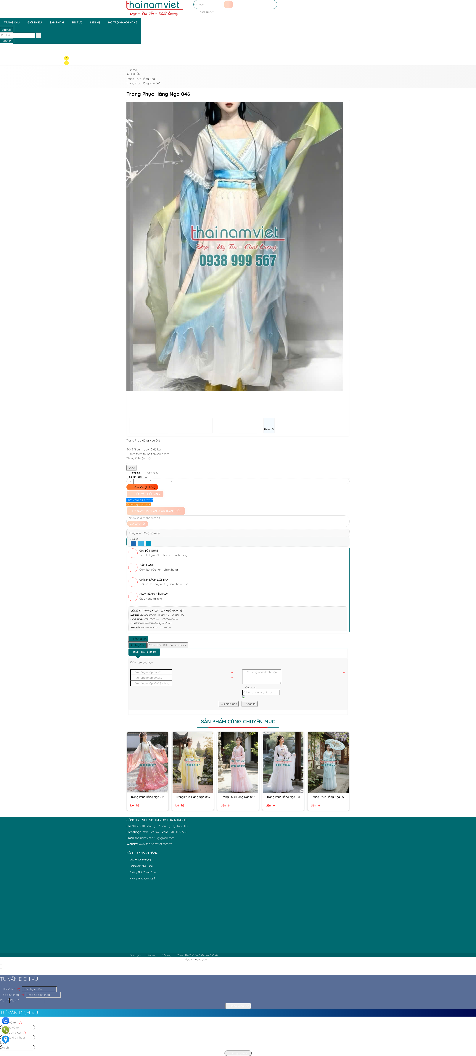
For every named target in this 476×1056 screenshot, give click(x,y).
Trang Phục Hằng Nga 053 (193, 797)
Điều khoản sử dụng (140, 859)
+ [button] (171, 481)
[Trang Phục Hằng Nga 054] (147, 762)
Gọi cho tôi (137, 523)
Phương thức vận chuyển (142, 878)
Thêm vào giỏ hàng (143, 487)
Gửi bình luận (228, 704)
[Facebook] (133, 544)
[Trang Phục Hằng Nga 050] (328, 762)
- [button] (130, 481)
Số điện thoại (13, 994)
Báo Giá (6, 29)
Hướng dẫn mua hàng (140, 865)
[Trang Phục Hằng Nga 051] (283, 762)
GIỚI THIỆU (35, 22)
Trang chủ (12, 22)
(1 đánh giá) (141, 449)
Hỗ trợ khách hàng (122, 22)
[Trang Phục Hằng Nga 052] (238, 762)
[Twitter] (141, 544)
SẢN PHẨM (57, 22)
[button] (69, 29)
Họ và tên (11, 989)
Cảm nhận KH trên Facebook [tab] (167, 645)
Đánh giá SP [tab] (137, 645)
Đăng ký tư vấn (239, 1006)
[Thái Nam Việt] (154, 15)
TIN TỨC (77, 22)
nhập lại (250, 704)
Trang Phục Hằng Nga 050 (328, 797)
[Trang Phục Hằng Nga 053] (193, 762)
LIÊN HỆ (95, 22)
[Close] (1, 968)
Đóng (131, 468)
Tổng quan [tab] (139, 639)
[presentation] (132, 246)
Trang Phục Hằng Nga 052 (238, 797)
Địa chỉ (4, 1000)
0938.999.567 (206, 12)
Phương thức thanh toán (142, 872)
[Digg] (148, 544)
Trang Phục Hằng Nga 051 (283, 797)
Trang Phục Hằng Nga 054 (148, 797)
